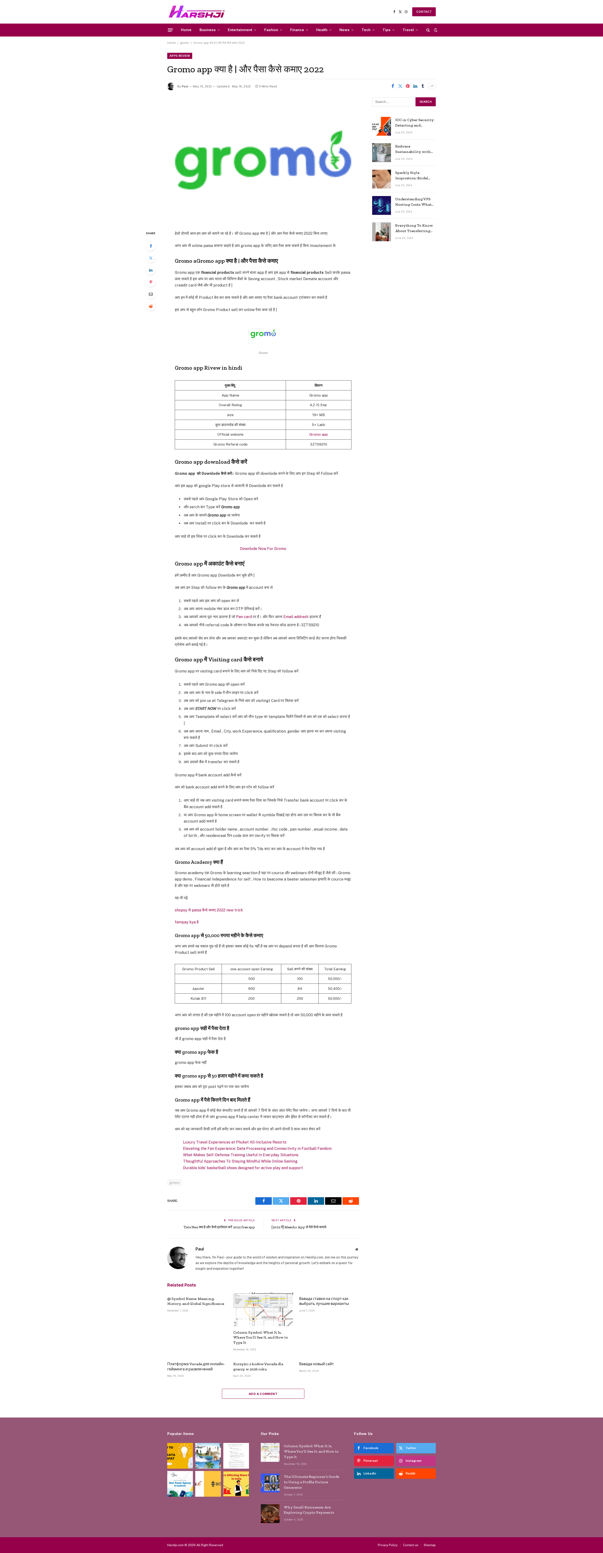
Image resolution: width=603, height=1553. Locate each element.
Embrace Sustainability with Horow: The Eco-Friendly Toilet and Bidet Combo (413, 149)
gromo (184, 43)
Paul (185, 86)
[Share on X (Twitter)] (400, 86)
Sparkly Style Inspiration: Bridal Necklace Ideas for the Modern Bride (414, 175)
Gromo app (318, 434)
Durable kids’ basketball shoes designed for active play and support (243, 1168)
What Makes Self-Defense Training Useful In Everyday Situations (240, 1155)
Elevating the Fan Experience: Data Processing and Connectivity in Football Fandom (257, 1148)
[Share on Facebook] (392, 86)
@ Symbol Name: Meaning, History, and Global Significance (195, 1301)
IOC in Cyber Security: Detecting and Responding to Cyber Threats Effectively (414, 123)
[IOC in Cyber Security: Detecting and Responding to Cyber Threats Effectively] (381, 126)
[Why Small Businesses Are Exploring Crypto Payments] (270, 1513)
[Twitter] (150, 258)
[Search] (428, 30)
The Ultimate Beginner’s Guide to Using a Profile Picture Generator (311, 1482)
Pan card (244, 617)
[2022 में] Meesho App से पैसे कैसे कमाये (299, 1227)
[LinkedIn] (150, 270)
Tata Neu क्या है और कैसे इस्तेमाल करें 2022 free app (219, 1227)
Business (208, 30)
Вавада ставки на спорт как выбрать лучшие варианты (324, 1301)
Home (186, 30)
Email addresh (295, 617)
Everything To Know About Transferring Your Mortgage (414, 228)
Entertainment (240, 30)
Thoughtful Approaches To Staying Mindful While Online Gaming (240, 1161)
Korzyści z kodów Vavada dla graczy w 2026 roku (258, 1366)
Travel (408, 30)
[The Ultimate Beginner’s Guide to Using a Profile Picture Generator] (270, 1483)
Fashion (271, 30)
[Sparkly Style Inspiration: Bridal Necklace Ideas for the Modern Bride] (381, 179)
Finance (297, 30)
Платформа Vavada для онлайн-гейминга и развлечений (196, 1366)
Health (321, 30)
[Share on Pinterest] (407, 86)
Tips (387, 30)
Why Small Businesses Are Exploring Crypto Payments (309, 1510)
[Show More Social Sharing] (432, 86)
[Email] (150, 294)
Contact (424, 11)
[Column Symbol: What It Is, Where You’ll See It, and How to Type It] (263, 1309)
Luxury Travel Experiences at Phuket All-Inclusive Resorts (234, 1142)
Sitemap (430, 1545)
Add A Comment (263, 1394)
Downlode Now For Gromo (263, 548)
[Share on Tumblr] (422, 86)
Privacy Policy (388, 1545)
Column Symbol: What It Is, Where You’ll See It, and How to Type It (260, 1337)
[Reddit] (150, 306)
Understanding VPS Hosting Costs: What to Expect (413, 202)
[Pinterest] (150, 282)
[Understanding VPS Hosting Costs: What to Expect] (381, 205)
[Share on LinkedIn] (415, 86)
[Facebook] (150, 246)
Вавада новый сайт (316, 1364)
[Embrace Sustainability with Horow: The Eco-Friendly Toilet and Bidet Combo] (381, 152)
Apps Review (180, 55)
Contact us (410, 1545)
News (344, 30)
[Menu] (170, 30)
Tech (366, 30)
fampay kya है (187, 922)
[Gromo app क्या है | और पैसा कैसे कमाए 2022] (263, 160)
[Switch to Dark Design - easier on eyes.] (435, 30)
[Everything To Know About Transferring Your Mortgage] (381, 231)
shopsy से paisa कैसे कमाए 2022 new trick (209, 910)
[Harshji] (196, 12)
